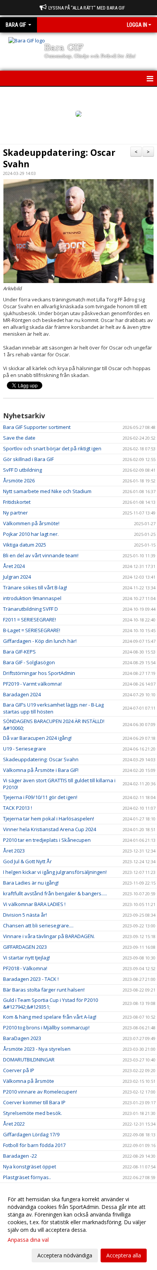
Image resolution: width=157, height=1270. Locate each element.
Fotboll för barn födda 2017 (34, 1145)
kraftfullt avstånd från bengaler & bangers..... (55, 893)
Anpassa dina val (28, 1239)
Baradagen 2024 (22, 694)
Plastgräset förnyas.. (27, 1177)
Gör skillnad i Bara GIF (28, 459)
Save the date (19, 437)
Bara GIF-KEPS (19, 651)
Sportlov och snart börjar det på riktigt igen (52, 448)
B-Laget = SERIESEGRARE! (31, 630)
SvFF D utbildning (22, 469)
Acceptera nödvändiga (64, 1255)
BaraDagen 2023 (22, 1038)
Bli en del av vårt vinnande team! (40, 555)
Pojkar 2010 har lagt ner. (31, 534)
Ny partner (15, 512)
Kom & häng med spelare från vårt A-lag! (49, 1016)
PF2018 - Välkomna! (25, 968)
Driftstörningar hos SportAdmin (39, 673)
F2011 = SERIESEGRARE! (29, 619)
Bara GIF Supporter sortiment (36, 427)
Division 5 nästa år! (25, 914)
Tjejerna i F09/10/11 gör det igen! (40, 797)
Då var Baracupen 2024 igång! (37, 737)
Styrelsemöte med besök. (32, 1113)
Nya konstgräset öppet (29, 1166)
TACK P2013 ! (17, 807)
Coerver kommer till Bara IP (34, 1102)
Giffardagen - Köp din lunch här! (40, 640)
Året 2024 (14, 566)
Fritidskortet (16, 501)
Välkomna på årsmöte (28, 1080)
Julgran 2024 (17, 576)
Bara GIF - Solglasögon (29, 662)
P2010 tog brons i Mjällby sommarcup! (46, 1027)
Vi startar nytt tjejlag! (26, 957)
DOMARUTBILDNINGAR (28, 1059)
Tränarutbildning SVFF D (30, 608)
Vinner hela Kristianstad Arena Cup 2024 (49, 829)
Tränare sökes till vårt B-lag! (35, 587)
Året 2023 (14, 850)
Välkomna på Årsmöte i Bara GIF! (40, 770)
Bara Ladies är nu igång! (31, 882)
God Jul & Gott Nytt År (27, 861)
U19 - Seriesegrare (24, 748)
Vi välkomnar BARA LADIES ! (34, 904)
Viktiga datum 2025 (24, 544)
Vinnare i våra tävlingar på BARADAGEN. (49, 936)
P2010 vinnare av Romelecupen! (40, 1091)
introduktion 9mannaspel (32, 598)
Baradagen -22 (20, 1155)
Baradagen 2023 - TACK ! (31, 979)
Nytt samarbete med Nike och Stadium (47, 491)
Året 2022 (14, 1123)
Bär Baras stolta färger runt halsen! (44, 989)
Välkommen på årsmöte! (31, 523)
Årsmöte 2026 (19, 480)
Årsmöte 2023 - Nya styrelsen (36, 1048)
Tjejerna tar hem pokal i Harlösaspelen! (48, 818)
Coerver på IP (18, 1070)
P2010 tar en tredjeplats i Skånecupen (47, 839)
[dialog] (78, 1227)
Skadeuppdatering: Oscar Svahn (59, 158)
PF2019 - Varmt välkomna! (32, 683)
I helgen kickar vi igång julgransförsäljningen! (55, 872)
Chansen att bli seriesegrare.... (38, 925)
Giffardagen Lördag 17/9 (31, 1134)
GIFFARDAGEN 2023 (25, 946)
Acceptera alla (123, 1255)
